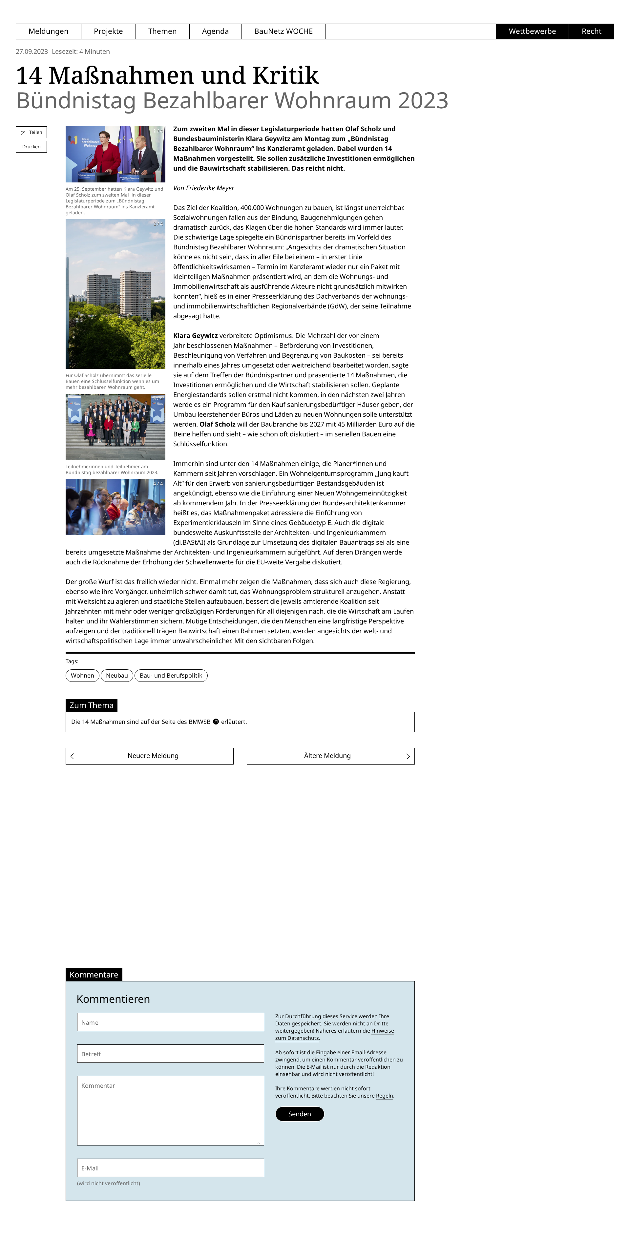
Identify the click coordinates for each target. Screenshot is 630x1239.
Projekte (108, 31)
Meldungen (49, 31)
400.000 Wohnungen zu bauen (286, 207)
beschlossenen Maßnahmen (230, 345)
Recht (591, 31)
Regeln (384, 1095)
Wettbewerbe (532, 31)
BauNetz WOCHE (283, 31)
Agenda (215, 31)
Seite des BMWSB (186, 721)
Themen (162, 31)
